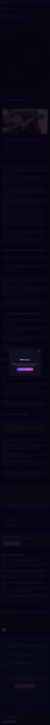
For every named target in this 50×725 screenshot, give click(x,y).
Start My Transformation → (25, 369)
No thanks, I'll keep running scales (25, 372)
